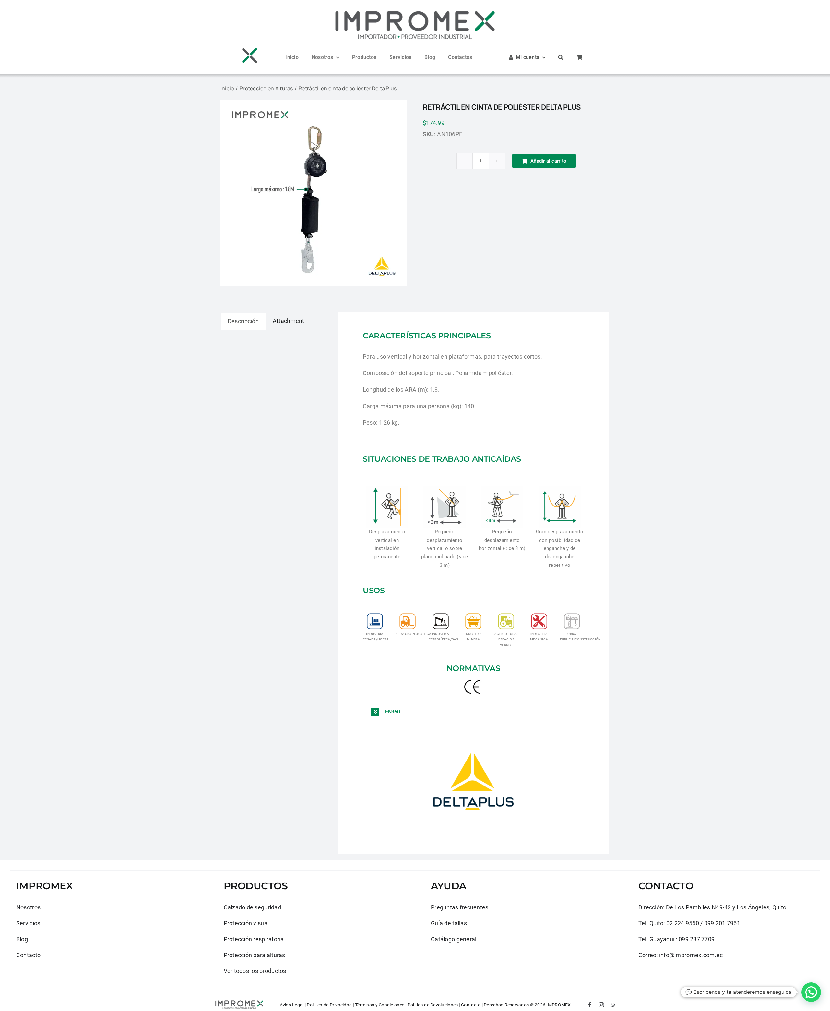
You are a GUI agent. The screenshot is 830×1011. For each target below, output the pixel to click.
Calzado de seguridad (252, 907)
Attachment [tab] (288, 320)
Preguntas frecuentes (459, 907)
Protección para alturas (254, 955)
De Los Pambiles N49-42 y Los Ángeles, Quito (726, 907)
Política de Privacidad (329, 1004)
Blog (22, 939)
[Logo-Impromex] (415, 12)
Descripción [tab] (243, 321)
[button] (561, 57)
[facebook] (589, 1004)
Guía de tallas (449, 923)
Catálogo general (453, 939)
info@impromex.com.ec (691, 955)
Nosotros (28, 907)
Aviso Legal (292, 1004)
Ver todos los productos (255, 971)
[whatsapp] (613, 1004)
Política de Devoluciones (433, 1004)
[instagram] (601, 1004)
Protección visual (246, 923)
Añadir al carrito (548, 161)
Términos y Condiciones (379, 1004)
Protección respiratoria (254, 939)
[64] (249, 49)
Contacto (28, 955)
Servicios (28, 923)
